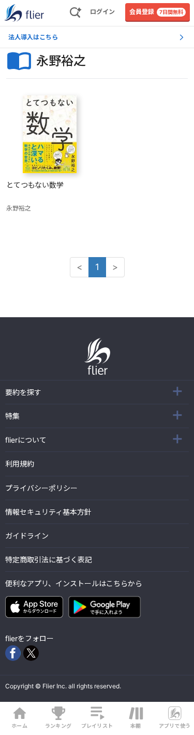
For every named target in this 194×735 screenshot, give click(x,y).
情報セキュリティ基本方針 (48, 511)
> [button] (115, 267)
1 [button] (97, 267)
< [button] (79, 267)
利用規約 (19, 463)
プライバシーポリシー (41, 488)
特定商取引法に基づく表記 (48, 559)
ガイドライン (27, 535)
